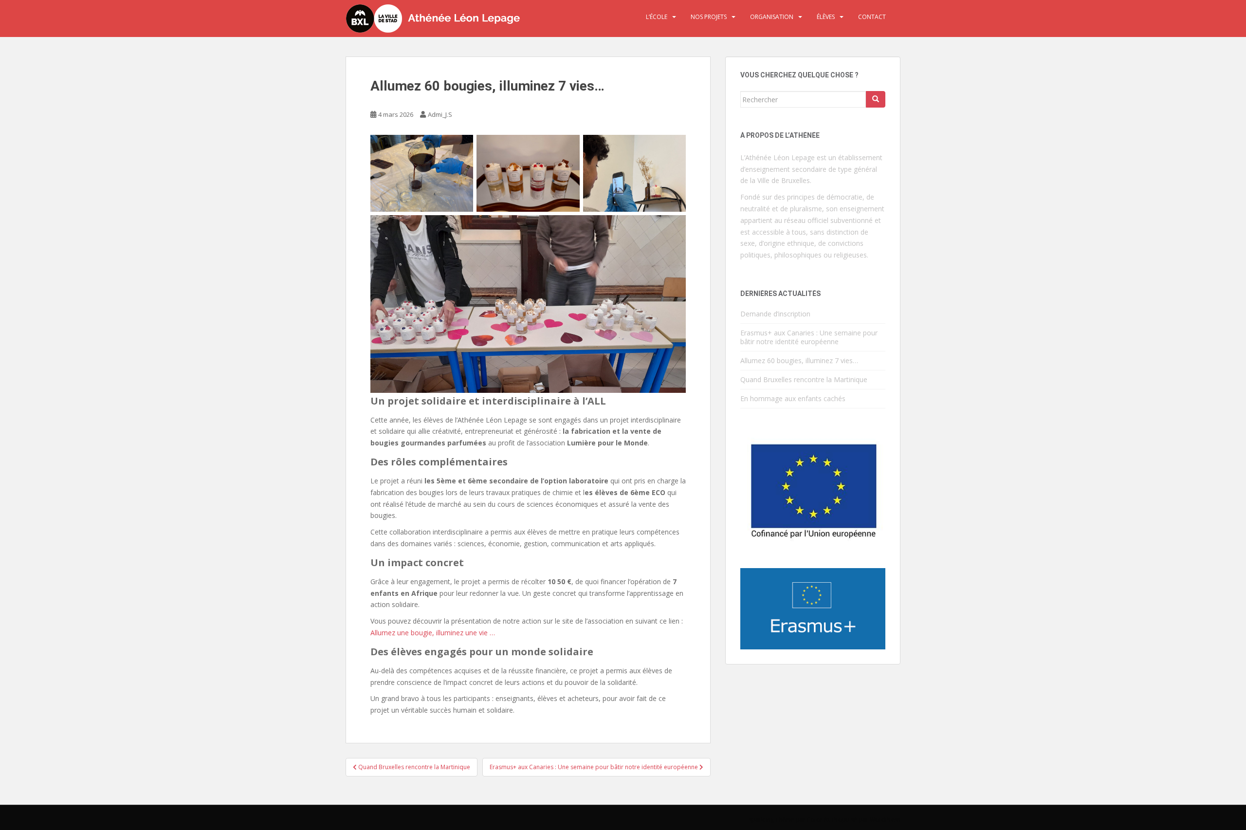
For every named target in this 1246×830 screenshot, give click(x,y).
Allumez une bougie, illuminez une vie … (432, 632)
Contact (872, 17)
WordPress (885, 819)
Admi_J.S (440, 114)
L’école (656, 17)
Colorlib (818, 819)
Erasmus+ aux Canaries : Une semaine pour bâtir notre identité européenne (809, 337)
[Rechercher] (875, 99)
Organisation (771, 17)
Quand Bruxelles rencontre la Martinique (803, 379)
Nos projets (709, 17)
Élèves (826, 17)
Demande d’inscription (775, 313)
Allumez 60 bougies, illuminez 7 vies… (800, 360)
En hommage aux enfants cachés (792, 398)
